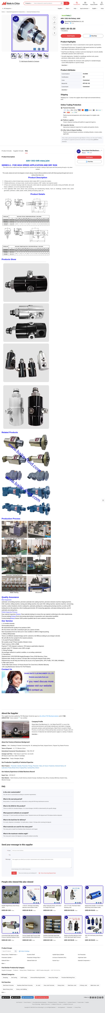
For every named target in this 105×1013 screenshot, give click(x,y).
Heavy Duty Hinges (53, 977)
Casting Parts (31, 768)
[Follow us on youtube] (98, 997)
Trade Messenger (27, 997)
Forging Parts (23, 768)
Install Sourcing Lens (42, 997)
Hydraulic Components (84, 960)
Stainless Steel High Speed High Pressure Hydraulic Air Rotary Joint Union (52, 937)
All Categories (7, 8)
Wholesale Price (62, 1002)
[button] (61, 3)
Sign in (101, 4)
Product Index (80, 1002)
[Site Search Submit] (66, 3)
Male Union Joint (95, 985)
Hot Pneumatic (82, 954)
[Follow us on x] (93, 997)
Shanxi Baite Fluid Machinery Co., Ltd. (74, 21)
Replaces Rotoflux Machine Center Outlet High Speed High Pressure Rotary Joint (73, 937)
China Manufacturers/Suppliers (39, 1002)
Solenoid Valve (5, 960)
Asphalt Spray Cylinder (58, 954)
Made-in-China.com (45, 1004)
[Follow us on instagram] (95, 997)
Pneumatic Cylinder (16, 766)
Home (3, 12)
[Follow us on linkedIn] (102, 997)
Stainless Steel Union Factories (25, 985)
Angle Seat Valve (82, 957)
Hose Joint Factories (49, 985)
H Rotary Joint (83, 985)
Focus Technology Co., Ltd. (41, 1007)
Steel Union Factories (8, 985)
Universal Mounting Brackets (37, 977)
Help (75, 8)
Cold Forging (24, 977)
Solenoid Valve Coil (32, 960)
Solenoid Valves (59, 766)
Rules (102, 8)
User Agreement (61, 1007)
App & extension (84, 8)
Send (14, 873)
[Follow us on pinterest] (100, 997)
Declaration (69, 1007)
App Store (5, 997)
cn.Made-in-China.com (68, 1004)
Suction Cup (55, 960)
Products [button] (28, 3)
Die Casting (14, 977)
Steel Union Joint (72, 985)
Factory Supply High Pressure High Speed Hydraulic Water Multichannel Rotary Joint (31, 937)
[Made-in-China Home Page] (11, 3)
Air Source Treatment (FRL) (59, 957)
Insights (87, 1002)
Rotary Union (15, 768)
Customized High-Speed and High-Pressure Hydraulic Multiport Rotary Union (11, 937)
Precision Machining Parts (68, 977)
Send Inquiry (71, 36)
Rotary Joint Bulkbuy (21, 989)
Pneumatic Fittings (27, 766)
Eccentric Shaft (31, 954)
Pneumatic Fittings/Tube (33, 957)
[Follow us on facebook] (90, 997)
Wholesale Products (52, 1002)
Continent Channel (71, 1002)
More (3, 992)
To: (10, 855)
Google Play (16, 997)
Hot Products (19, 1002)
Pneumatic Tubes (37, 766)
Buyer (67, 8)
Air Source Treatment (48, 766)
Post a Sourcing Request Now (47, 873)
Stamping (5, 977)
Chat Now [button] (94, 36)
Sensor (37, 768)
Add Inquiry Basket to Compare (30, 61)
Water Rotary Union (8, 989)
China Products (27, 1002)
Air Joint (38, 985)
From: (9, 850)
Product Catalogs (24, 951)
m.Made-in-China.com (56, 1004)
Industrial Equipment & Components (15, 12)
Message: (8, 859)
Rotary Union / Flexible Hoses (9, 954)
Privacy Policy (77, 1007)
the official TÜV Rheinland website (49, 716)
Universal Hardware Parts (33, 12)
